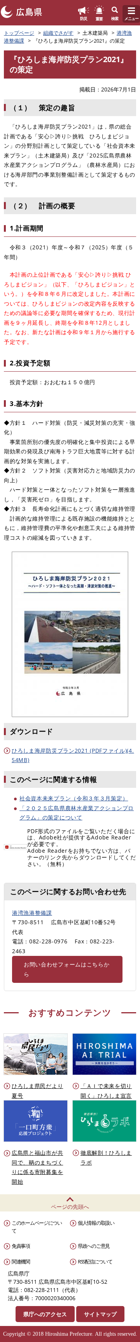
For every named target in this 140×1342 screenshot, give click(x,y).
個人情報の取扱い (96, 1222)
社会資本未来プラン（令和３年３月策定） (73, 798)
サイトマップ (100, 1314)
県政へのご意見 (94, 1245)
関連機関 (21, 1261)
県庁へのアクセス (45, 1314)
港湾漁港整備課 (32, 912)
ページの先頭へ (70, 1206)
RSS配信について (95, 1261)
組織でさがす (58, 32)
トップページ (19, 32)
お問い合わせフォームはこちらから (67, 969)
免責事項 (21, 1245)
